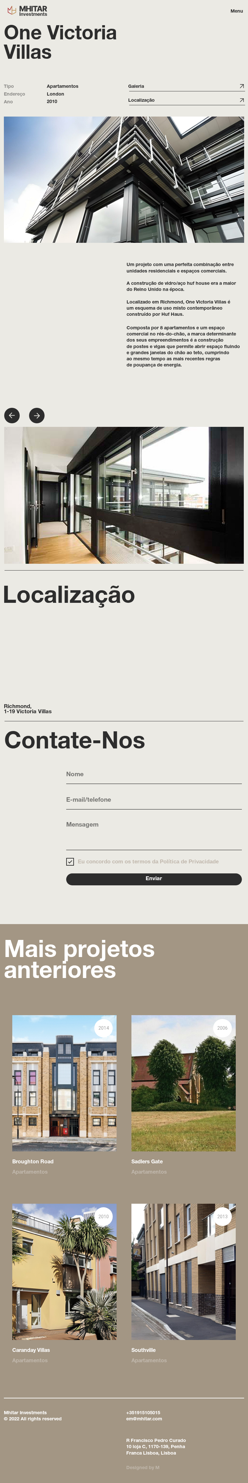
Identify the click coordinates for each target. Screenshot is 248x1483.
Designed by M (143, 1468)
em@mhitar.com (144, 1419)
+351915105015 (143, 1413)
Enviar (154, 879)
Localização (141, 100)
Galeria (136, 87)
